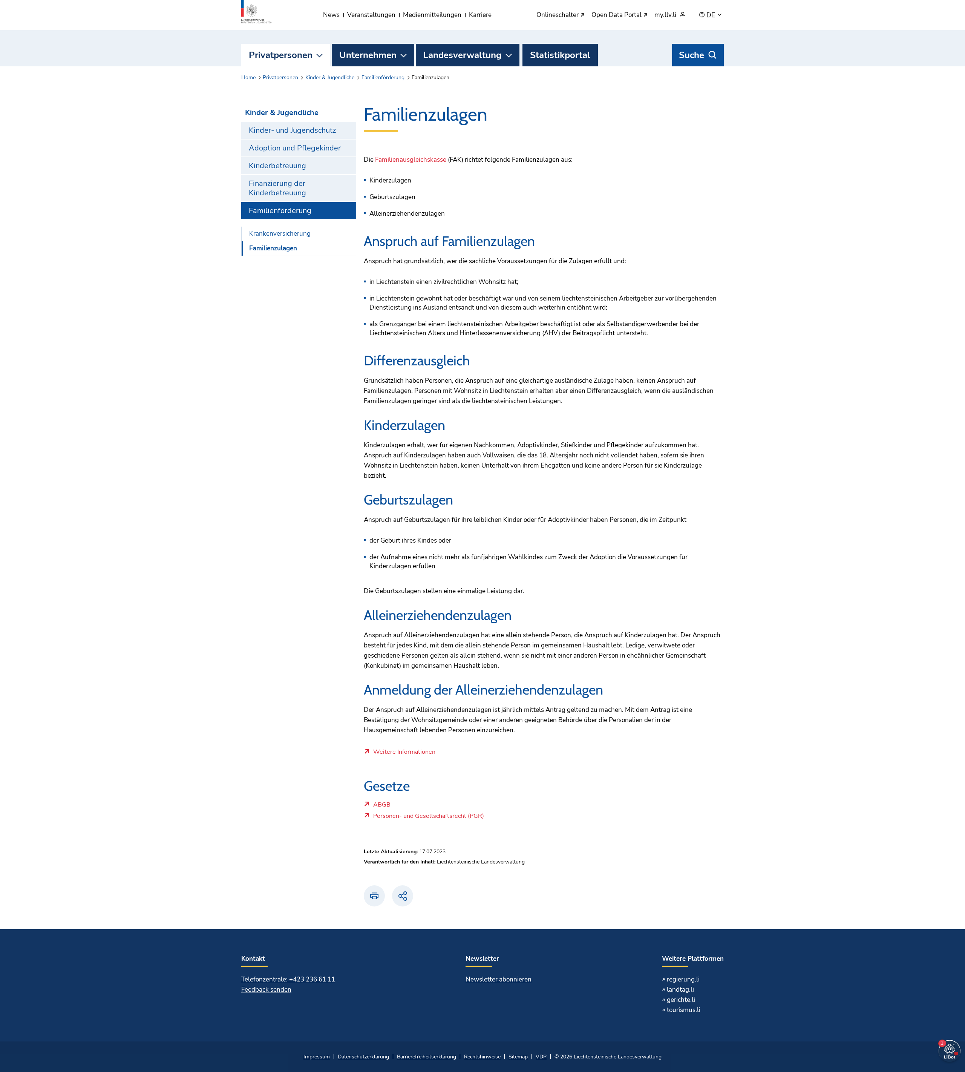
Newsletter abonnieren (499, 979)
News (331, 15)
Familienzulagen (273, 248)
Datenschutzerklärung (363, 1056)
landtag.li (680, 989)
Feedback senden (266, 989)
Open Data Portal (617, 15)
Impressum (316, 1056)
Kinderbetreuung (277, 166)
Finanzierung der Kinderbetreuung (277, 188)
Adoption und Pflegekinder (295, 148)
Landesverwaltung (462, 55)
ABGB (391, 806)
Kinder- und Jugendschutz (292, 130)
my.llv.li (665, 15)
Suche (691, 55)
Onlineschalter (558, 15)
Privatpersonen (280, 55)
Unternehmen (368, 55)
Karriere (480, 15)
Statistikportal (560, 55)
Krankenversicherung (280, 233)
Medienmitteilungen (432, 15)
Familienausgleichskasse (410, 159)
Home (248, 77)
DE (711, 15)
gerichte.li (681, 999)
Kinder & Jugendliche (329, 77)
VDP (541, 1056)
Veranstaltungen (371, 15)
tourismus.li (683, 1010)
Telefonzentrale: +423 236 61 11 (288, 979)
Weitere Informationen (404, 752)
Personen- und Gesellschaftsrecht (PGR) (428, 818)
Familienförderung (382, 77)
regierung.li (683, 979)
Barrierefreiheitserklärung (426, 1056)
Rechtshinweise (482, 1056)
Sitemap (518, 1056)
